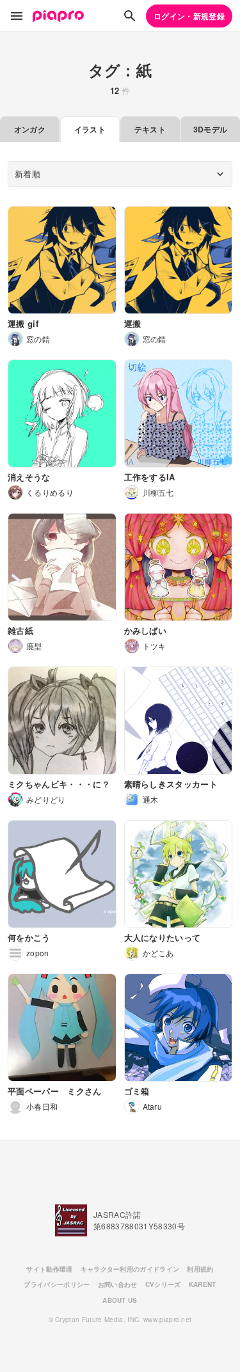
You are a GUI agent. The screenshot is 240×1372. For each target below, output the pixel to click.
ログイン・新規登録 (189, 16)
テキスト (150, 129)
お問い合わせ (118, 1284)
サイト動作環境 (49, 1269)
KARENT (202, 1284)
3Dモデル (210, 129)
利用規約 (200, 1269)
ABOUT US (120, 1300)
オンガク (29, 129)
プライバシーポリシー (57, 1284)
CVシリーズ (163, 1284)
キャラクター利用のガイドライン (130, 1269)
